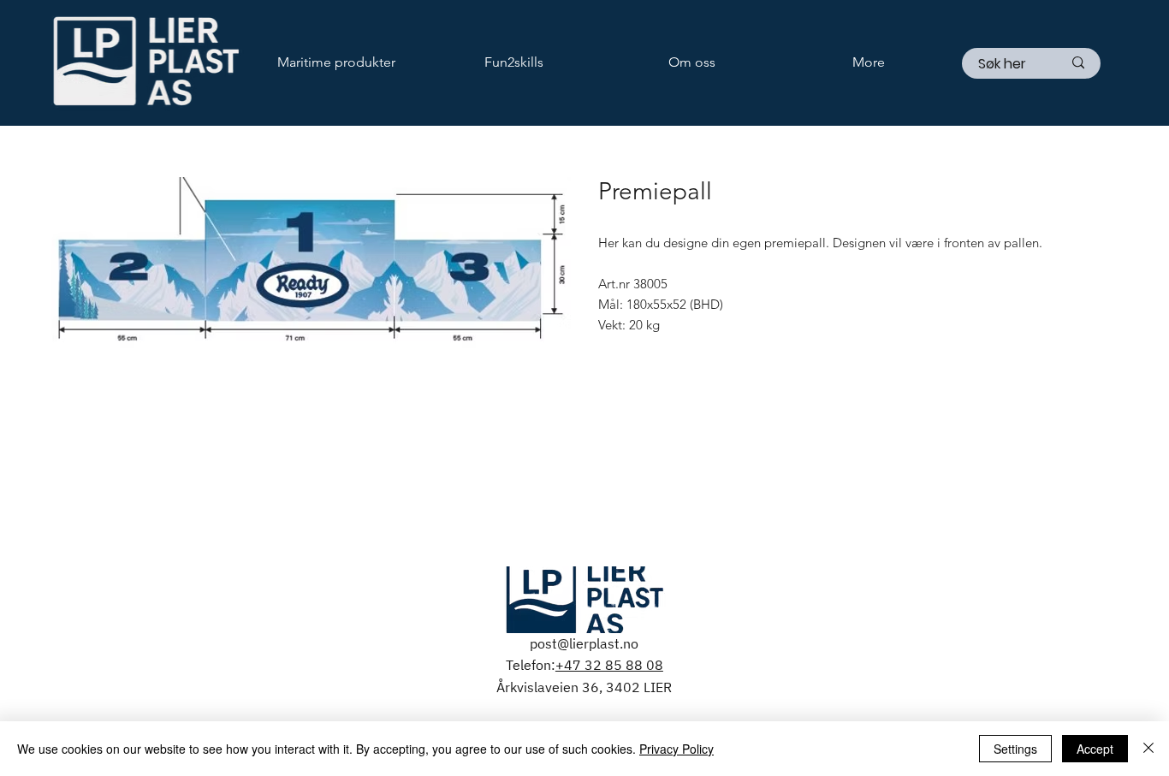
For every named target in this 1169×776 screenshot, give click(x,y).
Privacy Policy (676, 748)
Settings (1015, 748)
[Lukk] (1148, 748)
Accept (1095, 748)
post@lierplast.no (584, 643)
